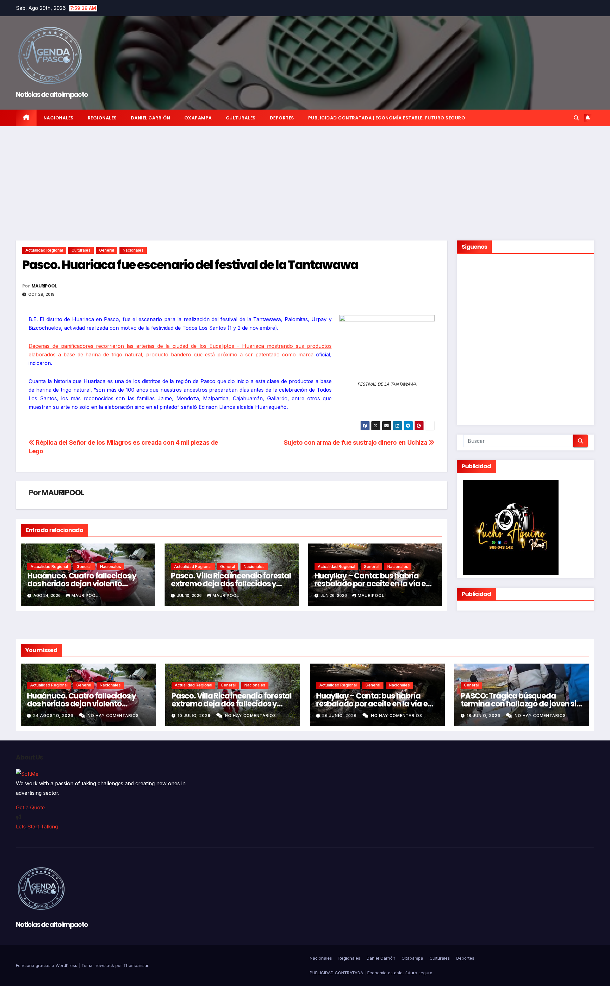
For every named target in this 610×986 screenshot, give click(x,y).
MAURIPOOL (44, 286)
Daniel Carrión (150, 118)
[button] (576, 118)
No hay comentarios (113, 715)
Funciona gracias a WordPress (47, 965)
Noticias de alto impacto (52, 94)
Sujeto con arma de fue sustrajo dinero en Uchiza (356, 442)
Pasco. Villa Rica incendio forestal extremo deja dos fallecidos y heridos (231, 584)
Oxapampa (198, 118)
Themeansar (135, 965)
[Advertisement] (305, 173)
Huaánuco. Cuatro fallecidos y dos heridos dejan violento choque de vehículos (81, 584)
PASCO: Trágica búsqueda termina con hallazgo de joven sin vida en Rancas (521, 704)
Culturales (241, 118)
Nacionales (59, 118)
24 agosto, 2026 (54, 715)
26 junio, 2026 (340, 715)
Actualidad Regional (44, 250)
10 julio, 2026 (195, 715)
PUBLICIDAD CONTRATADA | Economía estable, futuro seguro (386, 118)
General (106, 250)
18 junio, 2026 (484, 715)
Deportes (282, 118)
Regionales (102, 118)
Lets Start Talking (37, 826)
